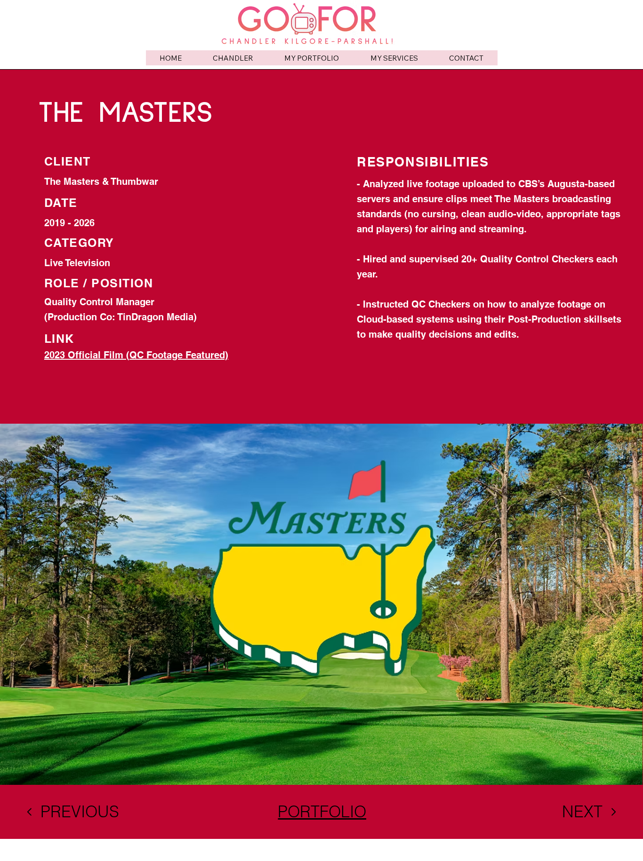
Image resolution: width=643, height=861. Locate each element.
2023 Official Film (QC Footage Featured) (136, 355)
